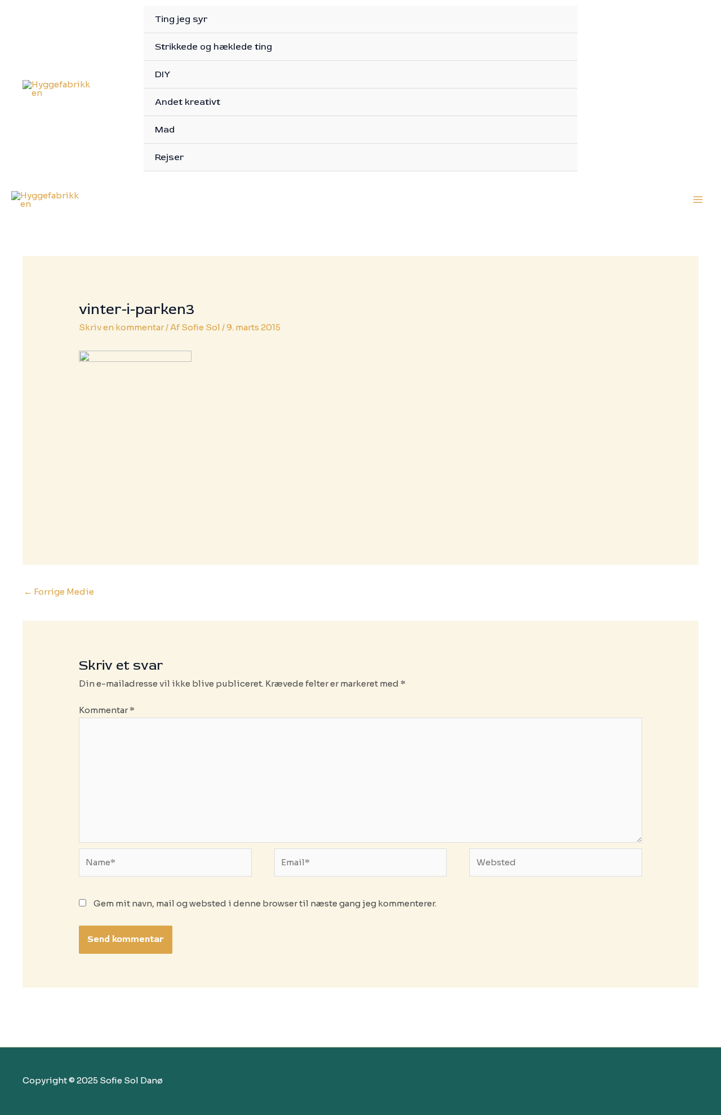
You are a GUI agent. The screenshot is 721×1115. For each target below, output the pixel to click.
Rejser (169, 157)
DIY (162, 74)
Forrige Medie (59, 591)
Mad (165, 129)
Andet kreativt (187, 102)
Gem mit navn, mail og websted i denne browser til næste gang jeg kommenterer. (265, 903)
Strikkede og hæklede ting (213, 46)
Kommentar (107, 710)
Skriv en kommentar (121, 327)
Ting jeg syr (181, 19)
